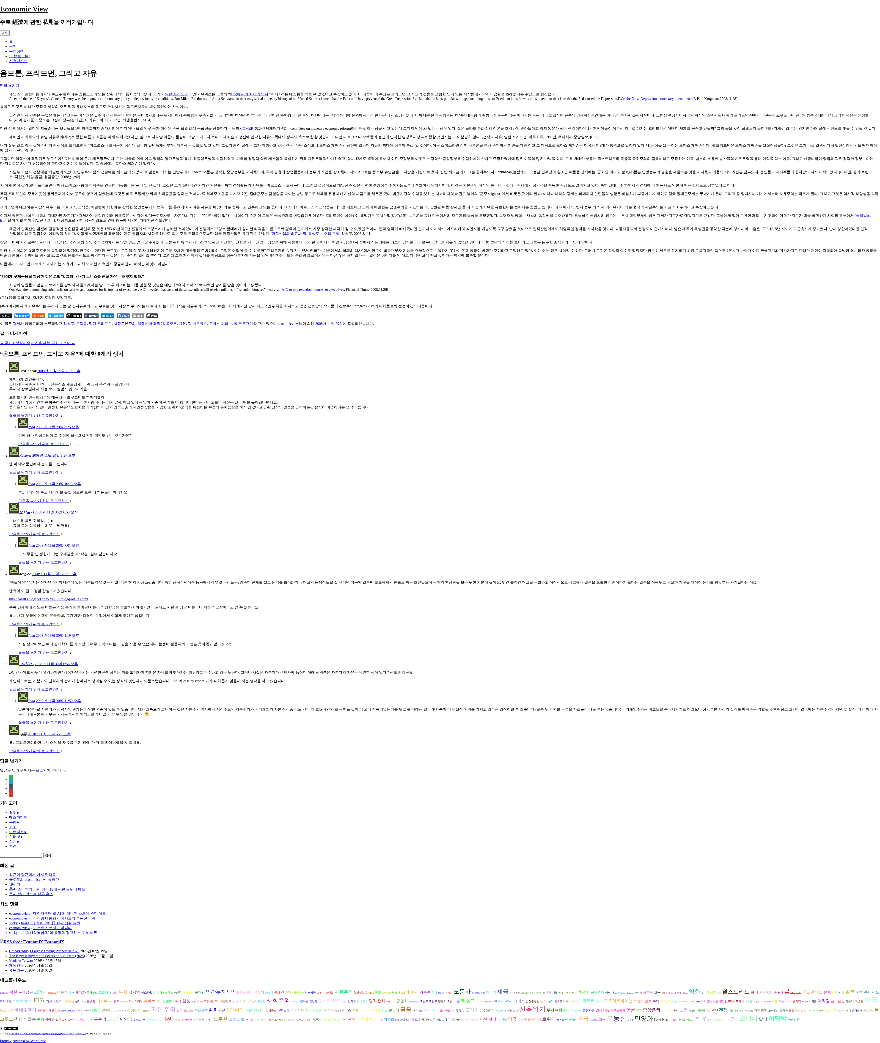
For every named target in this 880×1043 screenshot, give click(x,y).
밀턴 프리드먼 (176, 94)
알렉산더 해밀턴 (151, 324)
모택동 (81, 324)
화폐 (754, 992)
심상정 (726, 1020)
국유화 (588, 1001)
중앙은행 (651, 1009)
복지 (40, 1019)
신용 (194, 1001)
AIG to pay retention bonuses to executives (313, 289)
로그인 (41, 770)
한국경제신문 (427, 1019)
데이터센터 (471, 1019)
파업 (451, 1019)
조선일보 (236, 1019)
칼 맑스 (666, 1010)
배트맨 (748, 1001)
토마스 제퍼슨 (220, 324)
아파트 (149, 1001)
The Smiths (365, 1010)
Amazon (480, 1001)
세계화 (80, 992)
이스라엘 (147, 992)
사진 (483, 1019)
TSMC (692, 1001)
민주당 (107, 1010)
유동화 (784, 1010)
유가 (289, 992)
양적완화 (377, 1001)
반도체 (269, 992)
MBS (715, 1010)
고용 (602, 1019)
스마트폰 (68, 1001)
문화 (12, 822)
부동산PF (201, 1010)
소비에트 (412, 1019)
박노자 (441, 993)
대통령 (95, 1010)
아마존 (200, 1001)
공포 (790, 1001)
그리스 (519, 1001)
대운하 (62, 992)
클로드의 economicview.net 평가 (34, 879)
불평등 (299, 992)
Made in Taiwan (21, 961)
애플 (675, 1001)
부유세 (396, 992)
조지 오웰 (6, 1001)
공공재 (701, 1010)
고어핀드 (26, 664)
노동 (683, 1009)
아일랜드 (594, 1020)
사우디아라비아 (567, 992)
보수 (393, 1001)
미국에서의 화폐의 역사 (249, 94)
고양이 (40, 992)
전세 (359, 1001)
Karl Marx (505, 1001)
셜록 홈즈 (800, 1010)
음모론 (171, 324)
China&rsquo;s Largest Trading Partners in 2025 (44, 951)
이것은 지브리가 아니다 (52, 928)
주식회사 (251, 1019)
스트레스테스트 (68, 1011)
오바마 (749, 1018)
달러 (763, 1019)
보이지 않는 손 (478, 993)
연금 (110, 1001)
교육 (657, 992)
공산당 (261, 1001)
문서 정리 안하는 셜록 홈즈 (31, 894)
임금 (48, 1019)
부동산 (617, 1018)
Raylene (25, 455)
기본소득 (146, 1011)
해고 (685, 992)
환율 (213, 1010)
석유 (701, 1019)
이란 (457, 1001)
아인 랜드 (611, 992)
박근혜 (583, 992)
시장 (841, 992)
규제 (650, 992)
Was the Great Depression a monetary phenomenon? (657, 99)
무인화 (630, 1020)
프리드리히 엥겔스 (48, 1010)
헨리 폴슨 (27, 1019)
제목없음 (16, 965)
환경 (12, 846)
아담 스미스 (500, 1011)
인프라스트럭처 (734, 1001)
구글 (221, 1010)
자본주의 (163, 1009)
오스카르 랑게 (119, 1011)
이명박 (777, 1018)
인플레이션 (532, 1019)
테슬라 (692, 1010)
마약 (769, 1001)
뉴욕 (494, 1001)
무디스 (805, 1001)
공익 (675, 1010)
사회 (12, 827)
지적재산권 (366, 1019)
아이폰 (249, 1010)
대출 (775, 1001)
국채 (277, 992)
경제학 (352, 1001)
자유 (182, 324)
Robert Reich (305, 1010)
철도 (384, 1010)
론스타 (394, 1010)
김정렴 (313, 1001)
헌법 (504, 1019)
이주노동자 (617, 1010)
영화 (695, 991)
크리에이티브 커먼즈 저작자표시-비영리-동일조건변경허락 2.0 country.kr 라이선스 (48, 1033)
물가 (551, 1001)
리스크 (317, 1010)
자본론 (425, 992)
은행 (827, 992)
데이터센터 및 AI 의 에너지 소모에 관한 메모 (69, 913)
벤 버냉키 (571, 1019)
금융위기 (487, 1010)
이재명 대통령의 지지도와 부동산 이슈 (64, 918)
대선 (167, 1019)
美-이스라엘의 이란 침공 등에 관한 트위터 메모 (47, 889)
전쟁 (723, 1009)
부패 (703, 993)
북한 (13, 992)
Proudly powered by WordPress (23, 1041)
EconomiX (54, 941)
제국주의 (327, 1010)
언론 (630, 1009)
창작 (848, 1010)
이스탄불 (328, 992)
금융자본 (589, 1010)
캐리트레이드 (154, 1019)
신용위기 (532, 1009)
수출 (380, 1019)
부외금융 (706, 1001)
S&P (284, 1019)
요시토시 (26, 512)
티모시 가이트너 (572, 1001)
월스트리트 (736, 992)
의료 (49, 1001)
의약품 (813, 1001)
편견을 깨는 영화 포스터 (53, 343)
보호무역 (841, 1011)
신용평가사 (275, 1019)
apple (664, 992)
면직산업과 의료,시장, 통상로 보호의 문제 (305, 234)
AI (644, 992)
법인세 (665, 1001)
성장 (11, 1010)
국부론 (188, 1019)
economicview (288, 324)
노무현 (220, 1018)
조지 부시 (410, 992)
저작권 (823, 1001)
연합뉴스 (512, 1010)
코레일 (678, 992)
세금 (503, 991)
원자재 (797, 1001)
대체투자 (295, 1001)
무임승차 (124, 1001)
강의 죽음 (445, 1010)
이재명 (376, 1010)
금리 (734, 1019)
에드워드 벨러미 (23, 1001)
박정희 (468, 1000)
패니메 (494, 1019)
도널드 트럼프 (428, 1001)
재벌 (555, 992)
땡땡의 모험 (445, 1001)
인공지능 (602, 1010)
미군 (435, 1010)
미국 (871, 1000)
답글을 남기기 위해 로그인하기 (34, 415)
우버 (71, 992)
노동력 (57, 1001)
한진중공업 (532, 1001)
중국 (583, 1019)
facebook (359, 992)
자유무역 (344, 991)
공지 (12, 46)
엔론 (698, 1001)
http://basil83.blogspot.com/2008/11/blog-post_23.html (48, 599)
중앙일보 (92, 992)
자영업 (389, 1019)
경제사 (18, 324)
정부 (520, 1019)
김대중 (558, 1001)
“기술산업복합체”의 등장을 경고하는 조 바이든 (59, 933)
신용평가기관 (759, 1001)
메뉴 (5, 33)
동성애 (259, 992)
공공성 (459, 1010)
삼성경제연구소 (163, 992)
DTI (397, 1020)
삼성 (186, 1000)
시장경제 (225, 1001)
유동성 (449, 992)
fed (402, 1019)
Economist (683, 1001)
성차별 (235, 1001)
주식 (178, 1001)
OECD (293, 1010)
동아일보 (645, 1001)
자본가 (849, 1001)
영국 (512, 1019)
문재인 (200, 992)
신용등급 (52, 993)
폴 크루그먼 (243, 324)
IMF (280, 1010)
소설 (286, 1010)
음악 (78, 1001)
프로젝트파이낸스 (620, 1001)
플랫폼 (91, 1001)
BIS (549, 992)
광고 (116, 1001)
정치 (12, 841)
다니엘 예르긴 (686, 1019)
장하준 (304, 1001)
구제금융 (25, 992)
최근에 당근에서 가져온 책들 (32, 875)
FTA (39, 1000)
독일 (3, 1010)
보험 (319, 992)
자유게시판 (18, 61)
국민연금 (124, 1019)
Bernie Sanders (82, 1011)
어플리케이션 (736, 1010)
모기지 (472, 1009)
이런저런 (16, 832)
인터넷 (14, 837)
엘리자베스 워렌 (714, 1020)
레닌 (293, 1020)
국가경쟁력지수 (15, 343)
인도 (543, 1001)
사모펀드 (79, 1019)
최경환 (859, 1001)
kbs (452, 1011)
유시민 (773, 1010)
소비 (599, 1001)
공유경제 (597, 992)
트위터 (549, 1018)
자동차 (782, 1001)
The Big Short (575, 1011)
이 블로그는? (19, 56)
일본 (850, 992)
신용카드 (4, 993)
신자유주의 (96, 1019)
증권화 (402, 1001)
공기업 (134, 992)
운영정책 (16, 51)
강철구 (68, 324)
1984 (174, 1020)
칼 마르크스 (197, 324)
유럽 (178, 992)
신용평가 (168, 1001)
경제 (12, 813)
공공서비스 (342, 1010)
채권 (427, 1010)
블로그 (792, 991)
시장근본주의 (125, 324)
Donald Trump (331, 1019)
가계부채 (820, 1011)
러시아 (101, 1001)
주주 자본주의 (212, 1001)
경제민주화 (514, 993)
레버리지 (262, 1019)
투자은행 (554, 1010)
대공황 (711, 992)
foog (31, 427)
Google (369, 992)
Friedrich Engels (248, 1001)
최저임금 (310, 992)
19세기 (14, 884)
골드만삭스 (812, 992)
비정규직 (347, 1019)
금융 (406, 1009)
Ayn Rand (386, 993)
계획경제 (777, 992)
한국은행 (837, 1001)
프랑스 (868, 1010)
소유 (719, 993)
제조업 (621, 992)
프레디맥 (235, 1009)
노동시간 (718, 1001)
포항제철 (830, 1010)
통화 (566, 1010)
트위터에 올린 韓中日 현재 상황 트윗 (50, 923)
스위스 (488, 1001)
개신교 (299, 1019)
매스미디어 (18, 817)
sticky (13, 923)
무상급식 (188, 992)
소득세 (111, 1019)
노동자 (462, 991)
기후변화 (765, 992)
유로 (365, 1001)
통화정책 (857, 1010)
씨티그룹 (749, 1011)
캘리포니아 (139, 1019)
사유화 (560, 1019)
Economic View (24, 9)
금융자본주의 (245, 992)
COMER (246, 128)
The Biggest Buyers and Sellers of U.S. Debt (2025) (47, 956)
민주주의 (316, 1019)
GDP (639, 1010)
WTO (181, 1019)
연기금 (259, 1010)
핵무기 (491, 992)
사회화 (307, 1020)
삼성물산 (271, 1010)
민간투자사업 (221, 992)
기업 (159, 1001)
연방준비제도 (868, 992)
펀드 (378, 992)
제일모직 (441, 1019)
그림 (115, 992)
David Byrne (661, 1019)
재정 (835, 992)
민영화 (644, 1018)
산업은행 (189, 1010)
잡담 (670, 992)
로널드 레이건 (634, 992)
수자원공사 (200, 1019)
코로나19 (105, 992)
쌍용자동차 (414, 1001)
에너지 (460, 1019)
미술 (709, 1011)
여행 (388, 1001)
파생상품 (794, 1019)
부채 (123, 992)
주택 (655, 1001)
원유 (791, 1010)
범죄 (84, 1001)
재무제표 (417, 1010)
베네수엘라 (25, 1009)
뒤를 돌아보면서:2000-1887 (533, 993)
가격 (210, 1019)
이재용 (672, 1019)
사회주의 (278, 1000)
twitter (811, 1010)
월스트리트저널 (332, 1001)
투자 (355, 1010)
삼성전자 (134, 1010)
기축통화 (760, 1010)
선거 (180, 1010)
